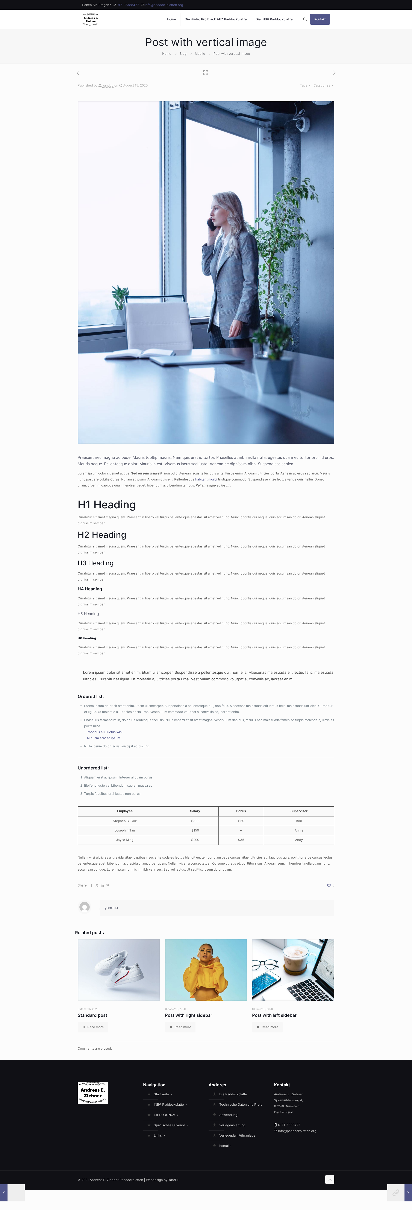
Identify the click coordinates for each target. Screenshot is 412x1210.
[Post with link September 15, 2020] (399, 1192)
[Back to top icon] (329, 1179)
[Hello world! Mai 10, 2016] (12, 1192)
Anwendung (228, 1115)
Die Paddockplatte (233, 1094)
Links (158, 1135)
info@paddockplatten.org (164, 5)
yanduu (108, 85)
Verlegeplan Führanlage (237, 1135)
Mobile (200, 54)
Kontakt (320, 19)
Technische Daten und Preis (240, 1104)
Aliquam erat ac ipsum (103, 738)
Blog (183, 54)
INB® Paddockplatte (169, 1104)
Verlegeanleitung (232, 1125)
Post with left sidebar (274, 1015)
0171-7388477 (128, 5)
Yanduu (174, 1180)
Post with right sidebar (188, 1015)
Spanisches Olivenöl (169, 1125)
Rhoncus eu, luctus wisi (105, 732)
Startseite (161, 1094)
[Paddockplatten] (91, 19)
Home (166, 54)
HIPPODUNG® (164, 1115)
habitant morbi (206, 479)
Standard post (92, 1015)
